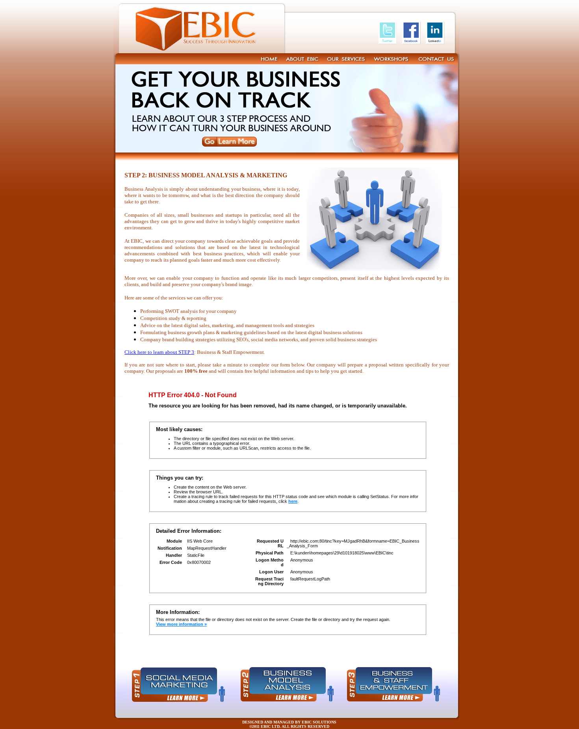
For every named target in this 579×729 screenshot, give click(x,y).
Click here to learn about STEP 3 (159, 352)
